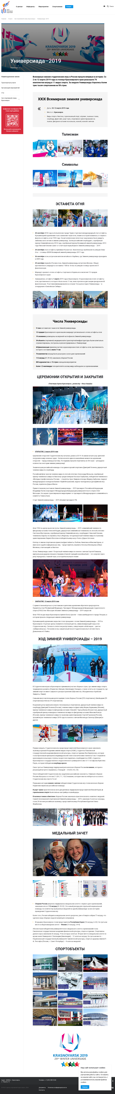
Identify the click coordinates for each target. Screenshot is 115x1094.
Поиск (112, 6)
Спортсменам (57, 6)
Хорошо (85, 1087)
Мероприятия (43, 6)
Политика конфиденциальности (57, 1087)
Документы (42, 1087)
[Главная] (7, 7)
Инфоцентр (30, 6)
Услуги (68, 6)
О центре (19, 6)
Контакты (42, 1090)
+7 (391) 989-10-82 (50, 1080)
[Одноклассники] (113, 1081)
